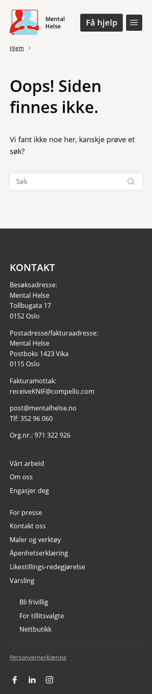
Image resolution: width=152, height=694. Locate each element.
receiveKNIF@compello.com (52, 391)
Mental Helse (55, 22)
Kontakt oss (28, 525)
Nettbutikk (35, 629)
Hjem (17, 48)
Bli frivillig (33, 602)
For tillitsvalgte (41, 615)
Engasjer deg (29, 490)
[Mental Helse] (24, 23)
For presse (26, 512)
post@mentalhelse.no (43, 408)
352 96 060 (36, 418)
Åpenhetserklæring (39, 553)
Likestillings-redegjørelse (47, 566)
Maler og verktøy (35, 539)
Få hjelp (101, 22)
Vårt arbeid (27, 463)
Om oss (21, 476)
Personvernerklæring (38, 657)
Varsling (22, 580)
